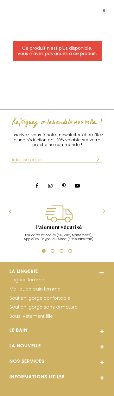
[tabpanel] (58, 226)
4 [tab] (70, 251)
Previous (10, 211)
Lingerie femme (27, 280)
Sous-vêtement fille (31, 316)
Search (22, 8)
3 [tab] (61, 251)
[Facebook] (36, 185)
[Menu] (10, 8)
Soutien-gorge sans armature (44, 307)
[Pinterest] (63, 185)
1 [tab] (43, 252)
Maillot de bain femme (35, 289)
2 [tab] (52, 251)
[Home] (62, 8)
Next (104, 211)
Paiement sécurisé (58, 227)
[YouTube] (77, 185)
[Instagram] (50, 185)
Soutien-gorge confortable (40, 298)
